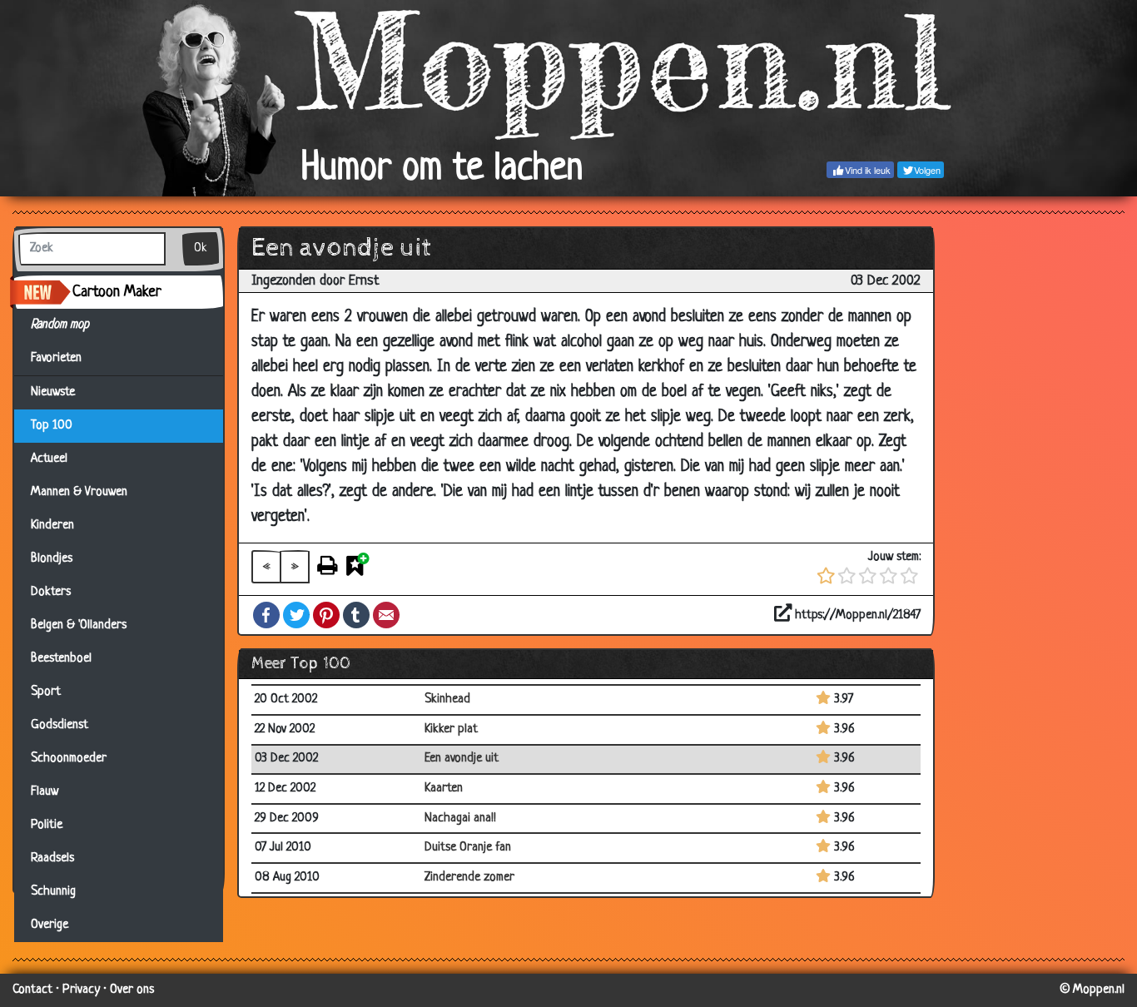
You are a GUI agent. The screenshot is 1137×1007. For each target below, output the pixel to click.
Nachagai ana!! (460, 818)
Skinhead (447, 699)
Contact (32, 990)
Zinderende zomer (469, 878)
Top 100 (51, 426)
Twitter (296, 615)
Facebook (266, 615)
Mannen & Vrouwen (79, 492)
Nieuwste (53, 392)
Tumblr (356, 615)
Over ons (132, 990)
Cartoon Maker (116, 292)
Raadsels (52, 858)
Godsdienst (59, 725)
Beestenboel (61, 659)
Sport (46, 692)
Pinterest (326, 615)
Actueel (49, 459)
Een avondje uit (462, 759)
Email (386, 615)
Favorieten (63, 358)
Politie (46, 825)
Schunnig (53, 892)
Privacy (81, 990)
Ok (200, 248)
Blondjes (51, 559)
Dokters (51, 592)
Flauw (44, 792)
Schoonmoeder (69, 759)
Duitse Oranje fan (468, 848)
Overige (49, 925)
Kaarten (444, 788)
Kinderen (52, 525)
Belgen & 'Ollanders (79, 625)
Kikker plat (451, 729)
